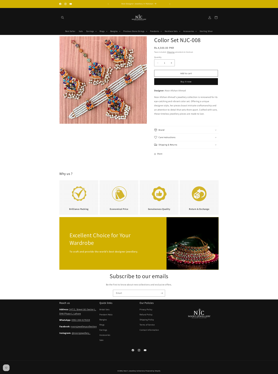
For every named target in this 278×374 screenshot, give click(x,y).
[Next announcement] (170, 4)
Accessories (104, 335)
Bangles (103, 319)
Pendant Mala (105, 314)
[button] (62, 17)
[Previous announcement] (108, 4)
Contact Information (149, 330)
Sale (101, 340)
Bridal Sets (104, 309)
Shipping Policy (147, 319)
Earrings (103, 330)
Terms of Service (147, 325)
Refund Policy (146, 314)
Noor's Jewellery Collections (134, 371)
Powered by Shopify (153, 371)
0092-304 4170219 (81, 320)
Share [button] (159, 153)
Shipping (170, 52)
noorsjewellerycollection (84, 326)
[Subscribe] (162, 293)
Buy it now (186, 81)
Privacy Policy (146, 309)
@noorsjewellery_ (81, 333)
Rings (102, 325)
